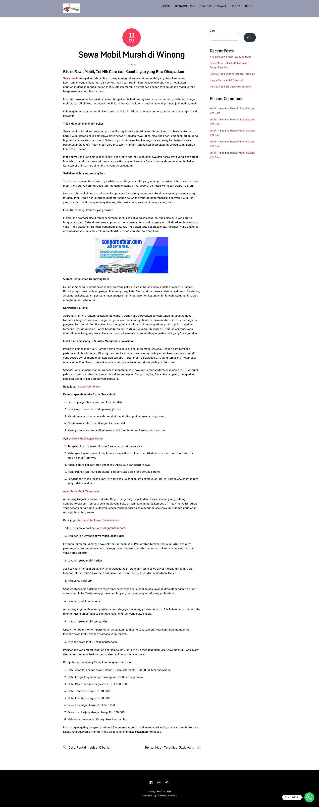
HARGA (235, 6)
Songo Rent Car (157, 791)
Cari (212, 31)
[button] (309, 797)
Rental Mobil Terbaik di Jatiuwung (169, 747)
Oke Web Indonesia (167, 795)
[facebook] (151, 782)
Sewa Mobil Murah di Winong (131, 54)
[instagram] (159, 782)
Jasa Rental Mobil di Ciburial (89, 747)
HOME (166, 6)
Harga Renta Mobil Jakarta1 (227, 80)
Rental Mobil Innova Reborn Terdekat (232, 74)
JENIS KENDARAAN (213, 6)
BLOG (248, 6)
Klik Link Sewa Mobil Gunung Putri (230, 57)
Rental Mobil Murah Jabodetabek (98, 520)
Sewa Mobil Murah (89, 386)
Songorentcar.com (113, 528)
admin (131, 64)
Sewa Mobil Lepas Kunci (87, 438)
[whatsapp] (167, 782)
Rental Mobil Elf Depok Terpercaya (230, 86)
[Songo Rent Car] (71, 11)
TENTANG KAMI (185, 6)
